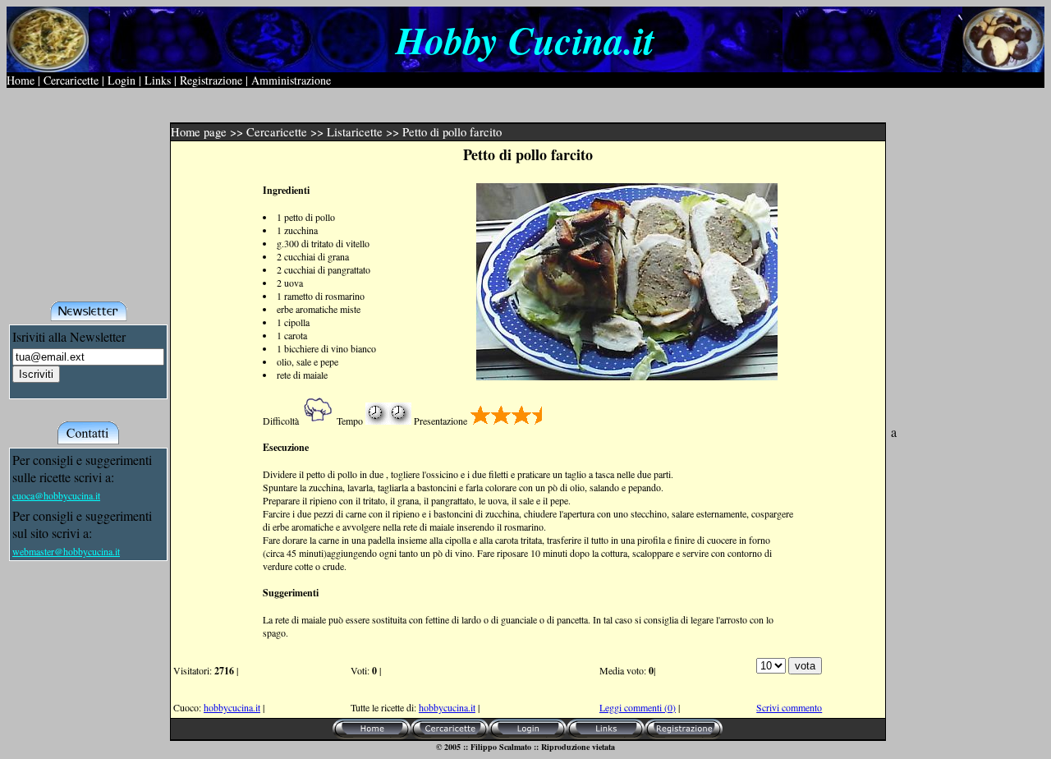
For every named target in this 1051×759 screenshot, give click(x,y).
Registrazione (211, 80)
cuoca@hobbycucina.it (56, 495)
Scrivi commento (789, 707)
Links (158, 80)
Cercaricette (71, 80)
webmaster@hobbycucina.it (66, 551)
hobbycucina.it (232, 707)
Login (121, 80)
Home (20, 80)
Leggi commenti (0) (637, 707)
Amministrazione (291, 80)
